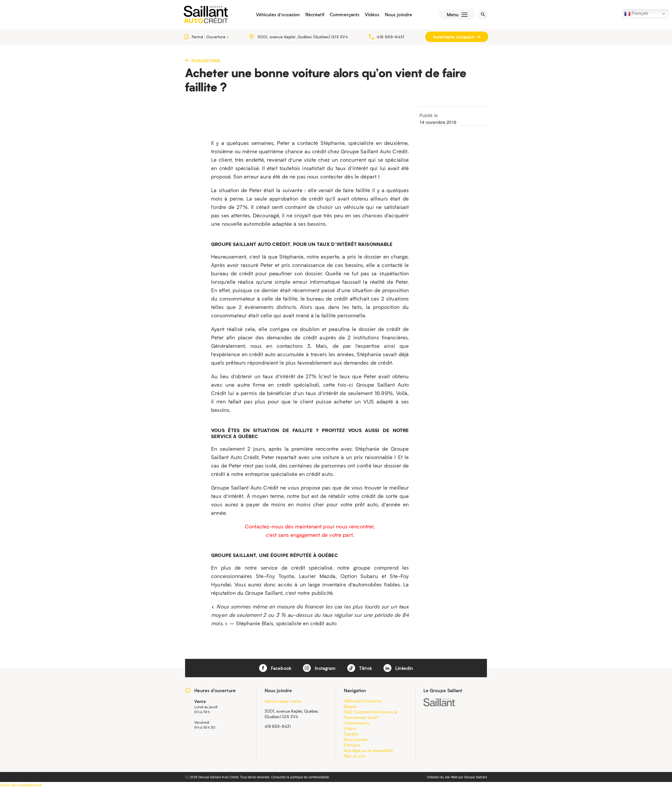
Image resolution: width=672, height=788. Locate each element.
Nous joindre (398, 14)
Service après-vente (283, 701)
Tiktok (365, 668)
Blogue (350, 706)
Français (639, 13)
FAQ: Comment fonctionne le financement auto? (370, 714)
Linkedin (403, 668)
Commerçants (345, 14)
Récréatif (314, 14)
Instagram (324, 668)
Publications (205, 60)
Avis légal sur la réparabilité (368, 750)
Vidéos (372, 14)
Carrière (351, 734)
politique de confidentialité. (310, 777)
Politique (352, 745)
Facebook (280, 668)
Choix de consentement (20, 784)
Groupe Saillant (475, 777)
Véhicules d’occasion (278, 14)
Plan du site (354, 756)
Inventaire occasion (454, 37)
